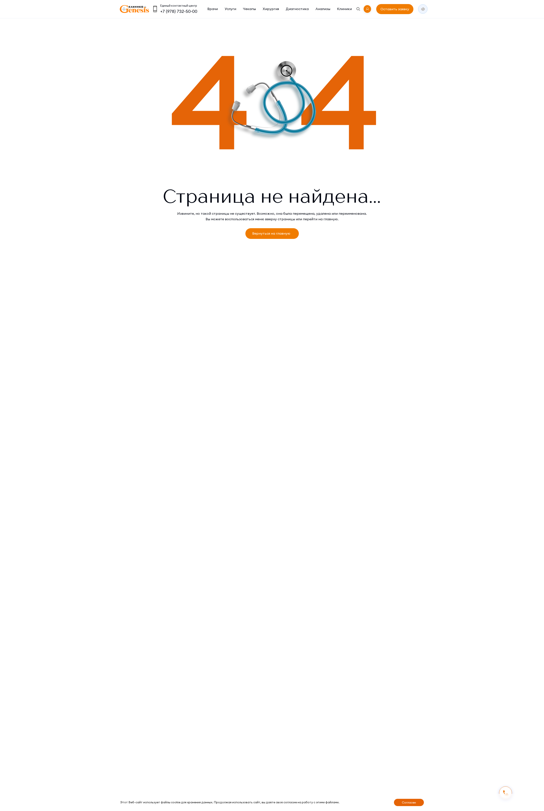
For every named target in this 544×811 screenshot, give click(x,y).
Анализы (322, 9)
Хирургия (271, 9)
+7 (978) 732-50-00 (178, 11)
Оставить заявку (394, 9)
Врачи (212, 9)
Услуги (230, 9)
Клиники (344, 9)
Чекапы (249, 9)
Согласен (409, 802)
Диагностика (297, 9)
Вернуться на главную (271, 233)
